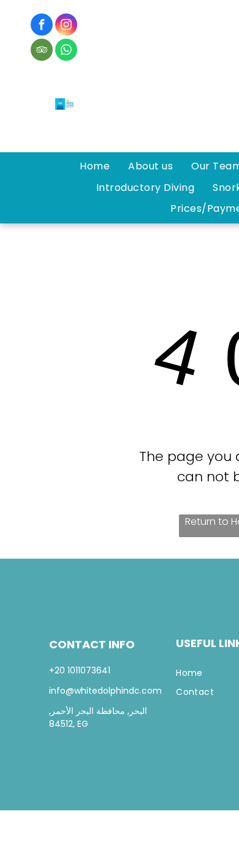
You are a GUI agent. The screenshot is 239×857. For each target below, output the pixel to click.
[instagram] (66, 26)
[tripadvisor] (42, 51)
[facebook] (42, 26)
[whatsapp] (66, 51)
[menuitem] (94, 166)
